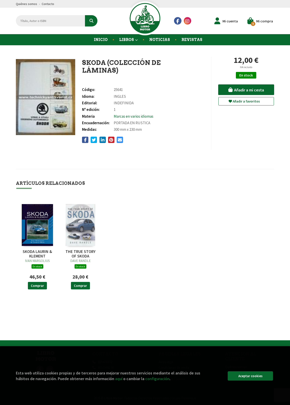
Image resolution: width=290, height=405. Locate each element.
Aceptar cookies (250, 376)
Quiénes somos (26, 4)
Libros (127, 40)
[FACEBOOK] (177, 21)
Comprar (37, 286)
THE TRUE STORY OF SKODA (80, 253)
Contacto (48, 4)
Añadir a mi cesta (248, 90)
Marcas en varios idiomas (133, 116)
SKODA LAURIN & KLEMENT (37, 253)
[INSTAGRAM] (187, 21)
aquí (118, 378)
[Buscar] (91, 20)
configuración (157, 378)
